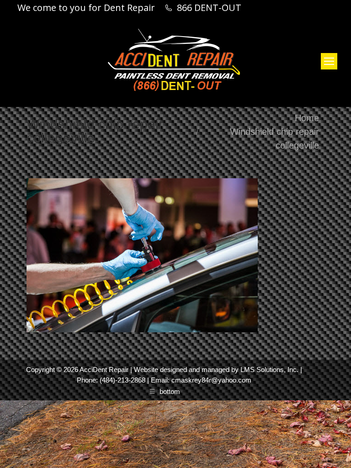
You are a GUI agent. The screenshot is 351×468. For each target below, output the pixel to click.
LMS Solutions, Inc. (269, 369)
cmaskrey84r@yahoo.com (211, 380)
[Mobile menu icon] (329, 61)
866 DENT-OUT (209, 8)
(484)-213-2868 (122, 380)
